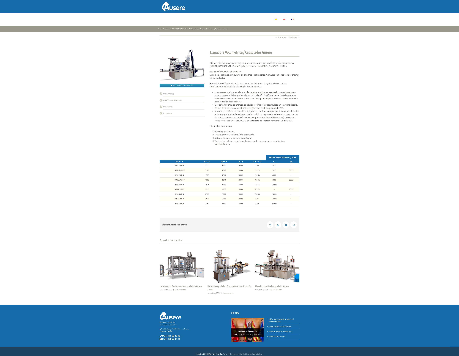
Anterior (282, 37)
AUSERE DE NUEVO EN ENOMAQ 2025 (280, 331)
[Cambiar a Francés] (292, 19)
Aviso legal (259, 352)
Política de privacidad (235, 352)
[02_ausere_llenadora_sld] (182, 50)
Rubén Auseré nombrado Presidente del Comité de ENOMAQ (281, 320)
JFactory (225, 352)
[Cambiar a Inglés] (284, 19)
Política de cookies (249, 352)
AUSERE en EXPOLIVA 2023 (277, 336)
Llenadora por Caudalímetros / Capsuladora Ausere (181, 286)
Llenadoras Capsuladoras (172, 100)
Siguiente (292, 37)
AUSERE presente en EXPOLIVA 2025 (247, 330)
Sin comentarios (180, 289)
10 (259, 336)
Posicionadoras (168, 94)
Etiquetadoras (168, 107)
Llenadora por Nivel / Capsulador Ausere (272, 286)
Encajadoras (167, 113)
